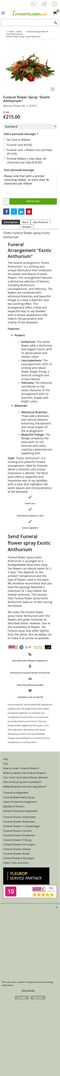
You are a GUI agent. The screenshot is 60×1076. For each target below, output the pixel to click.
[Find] (55, 23)
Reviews (26, 227)
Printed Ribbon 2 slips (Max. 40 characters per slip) (26, 160)
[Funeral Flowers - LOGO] (29, 13)
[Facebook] (6, 211)
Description (11, 222)
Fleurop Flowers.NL (14, 106)
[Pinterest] (29, 211)
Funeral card (19, 145)
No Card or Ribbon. (19, 140)
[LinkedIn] (21, 211)
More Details (28, 990)
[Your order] (54, 13)
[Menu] (3, 13)
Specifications (40, 222)
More (25, 222)
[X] (14, 211)
